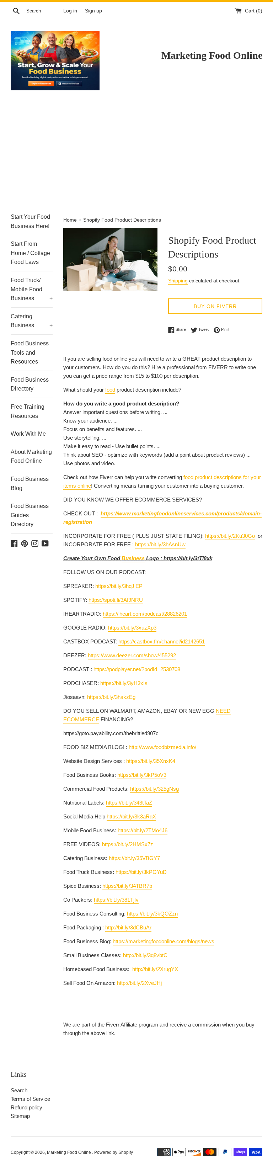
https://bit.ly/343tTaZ (129, 803)
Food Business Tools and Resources (30, 352)
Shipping (178, 280)
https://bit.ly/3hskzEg (111, 697)
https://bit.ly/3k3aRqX (131, 816)
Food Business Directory (30, 384)
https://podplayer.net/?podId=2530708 (136, 669)
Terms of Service (30, 1099)
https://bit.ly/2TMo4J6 (142, 830)
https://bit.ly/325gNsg (154, 789)
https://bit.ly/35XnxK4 (150, 761)
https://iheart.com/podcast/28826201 (145, 614)
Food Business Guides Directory (30, 515)
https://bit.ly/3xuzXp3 (132, 628)
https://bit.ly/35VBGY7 (134, 858)
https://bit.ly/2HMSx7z (127, 844)
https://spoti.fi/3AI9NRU (116, 600)
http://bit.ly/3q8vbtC (145, 955)
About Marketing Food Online (31, 456)
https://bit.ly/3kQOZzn (152, 914)
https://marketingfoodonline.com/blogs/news (163, 941)
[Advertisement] (136, 154)
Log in (70, 11)
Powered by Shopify (113, 1152)
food (110, 390)
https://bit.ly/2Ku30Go (230, 536)
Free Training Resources (27, 411)
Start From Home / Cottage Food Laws (30, 253)
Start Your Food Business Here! (30, 221)
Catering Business (32, 321)
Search (19, 1090)
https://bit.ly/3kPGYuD (141, 872)
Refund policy (26, 1107)
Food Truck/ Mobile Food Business (32, 289)
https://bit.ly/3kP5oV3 (141, 775)
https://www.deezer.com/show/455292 (132, 655)
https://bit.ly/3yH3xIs (124, 683)
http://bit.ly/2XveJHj (139, 983)
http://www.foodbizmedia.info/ (162, 747)
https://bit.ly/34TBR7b (127, 886)
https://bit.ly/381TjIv (116, 900)
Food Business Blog (30, 483)
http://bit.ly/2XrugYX (155, 969)
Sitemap (20, 1116)
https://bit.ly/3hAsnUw (160, 544)
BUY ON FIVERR (215, 306)
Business (133, 558)
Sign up (93, 11)
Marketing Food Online (69, 1152)
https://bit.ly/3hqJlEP (119, 586)
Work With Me (28, 434)
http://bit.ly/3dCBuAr (128, 927)
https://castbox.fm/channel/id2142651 (161, 641)
